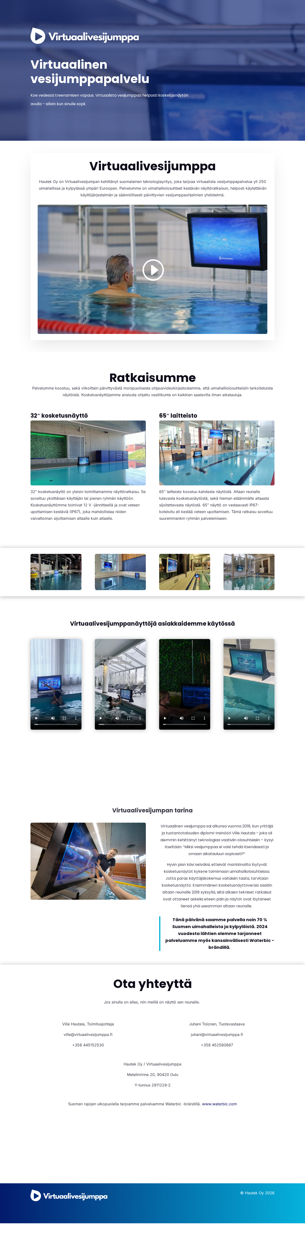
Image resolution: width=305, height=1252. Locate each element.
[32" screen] (55, 588)
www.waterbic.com (219, 1103)
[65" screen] (120, 588)
